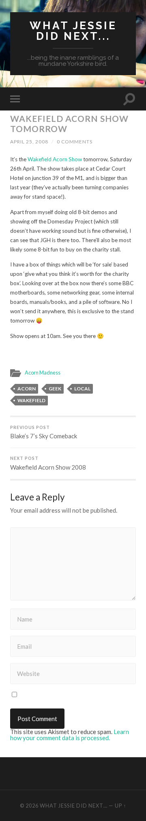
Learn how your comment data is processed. (69, 734)
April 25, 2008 (29, 142)
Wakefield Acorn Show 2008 (48, 463)
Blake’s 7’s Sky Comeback (43, 432)
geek (55, 389)
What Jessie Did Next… (73, 805)
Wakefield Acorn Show (55, 159)
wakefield (31, 400)
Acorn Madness (42, 372)
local (82, 389)
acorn (26, 389)
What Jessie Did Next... (73, 30)
